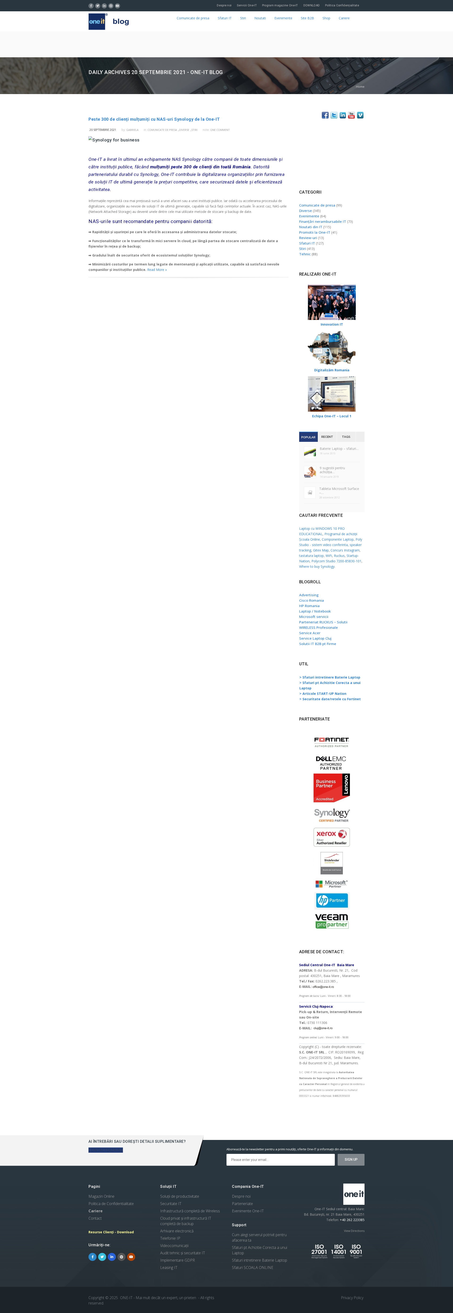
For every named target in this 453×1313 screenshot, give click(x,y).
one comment (220, 130)
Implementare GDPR (177, 1260)
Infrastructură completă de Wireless (190, 1211)
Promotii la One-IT (314, 232)
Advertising (309, 594)
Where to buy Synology (317, 566)
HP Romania (309, 605)
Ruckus (339, 555)
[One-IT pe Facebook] (325, 117)
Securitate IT (170, 1203)
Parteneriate (242, 1203)
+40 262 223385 (352, 1220)
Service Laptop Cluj (315, 638)
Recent (327, 437)
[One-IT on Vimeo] (360, 117)
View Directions (354, 1231)
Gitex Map (321, 550)
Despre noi (224, 5)
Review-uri (308, 237)
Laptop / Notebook (315, 611)
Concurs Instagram (345, 550)
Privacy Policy (352, 1297)
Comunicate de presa (193, 18)
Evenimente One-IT (248, 1211)
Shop (326, 18)
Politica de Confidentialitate (111, 1203)
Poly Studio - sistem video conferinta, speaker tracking (330, 544)
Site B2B (307, 18)
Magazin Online (101, 1196)
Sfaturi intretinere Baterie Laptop (259, 1260)
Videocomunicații (174, 1245)
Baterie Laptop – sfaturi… (339, 449)
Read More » (157, 269)
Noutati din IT (310, 226)
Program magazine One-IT (280, 5)
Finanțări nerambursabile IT (322, 221)
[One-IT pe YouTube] (351, 117)
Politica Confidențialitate (342, 5)
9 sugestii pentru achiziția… (332, 470)
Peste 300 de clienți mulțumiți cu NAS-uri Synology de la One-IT (154, 119)
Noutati (260, 18)
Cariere (344, 18)
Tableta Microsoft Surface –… (339, 491)
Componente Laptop (338, 539)
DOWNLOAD (311, 5)
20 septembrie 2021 (102, 130)
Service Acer (309, 632)
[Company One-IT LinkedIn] (342, 117)
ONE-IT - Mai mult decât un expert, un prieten (158, 1297)
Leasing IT (168, 1267)
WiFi (329, 555)
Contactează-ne (105, 1150)
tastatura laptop (311, 555)
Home (360, 86)
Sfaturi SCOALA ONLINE (252, 1267)
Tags (346, 437)
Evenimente (283, 18)
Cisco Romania (311, 600)
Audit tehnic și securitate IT (182, 1252)
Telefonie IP (170, 1238)
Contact (95, 1218)
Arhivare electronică (176, 1231)
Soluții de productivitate (179, 1196)
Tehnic (305, 254)
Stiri (243, 18)
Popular (308, 437)
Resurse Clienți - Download (111, 1232)
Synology (149, 174)
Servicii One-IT (247, 5)
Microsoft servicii (313, 616)
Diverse (184, 130)
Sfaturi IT (225, 18)
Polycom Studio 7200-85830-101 (336, 561)
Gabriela (132, 130)
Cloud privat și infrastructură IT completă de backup (185, 1221)
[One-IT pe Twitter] (334, 117)
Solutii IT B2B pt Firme (317, 643)
